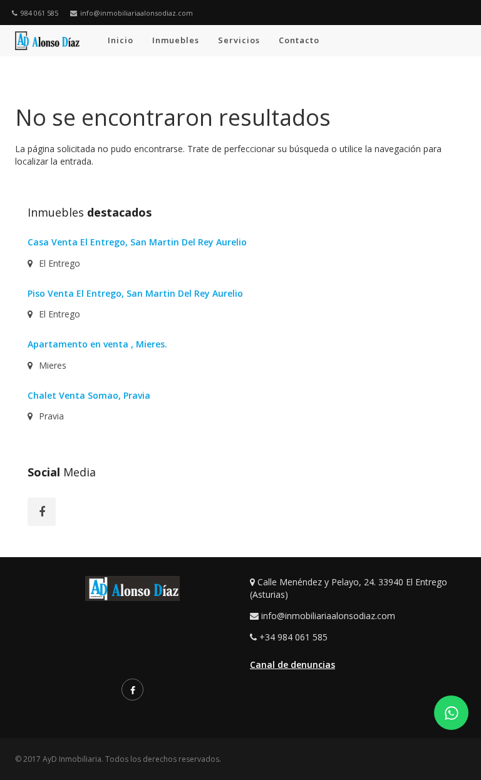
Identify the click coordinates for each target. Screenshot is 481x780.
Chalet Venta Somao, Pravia (89, 395)
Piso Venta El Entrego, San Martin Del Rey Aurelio (135, 293)
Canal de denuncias (292, 664)
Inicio (120, 40)
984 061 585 (39, 13)
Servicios (239, 40)
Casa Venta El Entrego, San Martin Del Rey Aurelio (137, 242)
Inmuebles (175, 40)
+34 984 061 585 (293, 637)
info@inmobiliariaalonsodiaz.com (136, 13)
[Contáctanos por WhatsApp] (451, 712)
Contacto (299, 40)
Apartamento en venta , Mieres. (97, 344)
